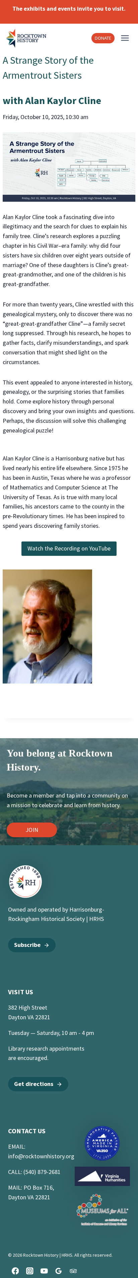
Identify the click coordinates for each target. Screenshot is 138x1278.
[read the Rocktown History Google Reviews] (59, 1271)
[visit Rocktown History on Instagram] (29, 1271)
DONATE (103, 38)
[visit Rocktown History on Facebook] (15, 1271)
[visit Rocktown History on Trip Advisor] (73, 1271)
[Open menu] (125, 38)
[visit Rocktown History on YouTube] (44, 1271)
